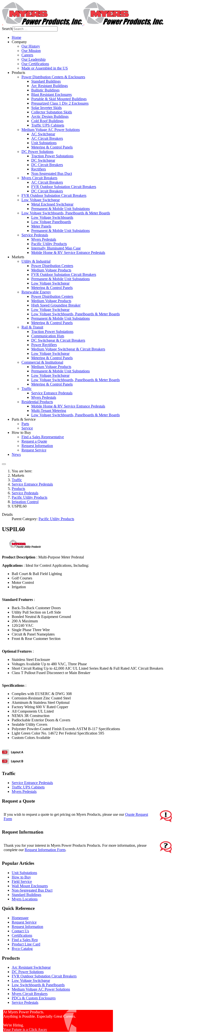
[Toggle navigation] (4, 464)
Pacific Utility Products (56, 519)
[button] (19, 42)
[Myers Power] (82, 24)
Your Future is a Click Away (25, 1029)
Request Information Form (45, 850)
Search (7, 29)
